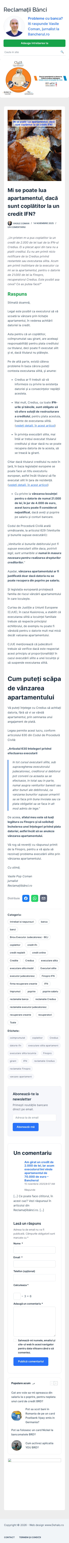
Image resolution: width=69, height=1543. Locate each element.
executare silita (49, 960)
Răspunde (29, 1189)
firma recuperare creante (23, 983)
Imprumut (15, 991)
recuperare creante (20, 1014)
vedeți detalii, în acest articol (35, 425)
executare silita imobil (21, 968)
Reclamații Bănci (25, 9)
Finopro (47, 1053)
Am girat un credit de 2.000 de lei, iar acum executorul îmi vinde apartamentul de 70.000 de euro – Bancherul (39, 1171)
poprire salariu (50, 991)
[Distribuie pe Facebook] (25, 898)
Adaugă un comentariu (28, 1303)
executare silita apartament (43, 1045)
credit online (39, 952)
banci (13, 929)
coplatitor (15, 944)
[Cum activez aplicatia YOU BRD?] (16, 1445)
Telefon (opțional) (24, 1271)
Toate (13, 1022)
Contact (9, 1537)
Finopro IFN (48, 976)
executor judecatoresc (22, 976)
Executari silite (48, 968)
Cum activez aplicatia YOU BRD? (39, 1445)
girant (13, 1061)
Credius (29, 960)
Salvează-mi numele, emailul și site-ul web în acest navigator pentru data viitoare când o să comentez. (36, 1346)
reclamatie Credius (45, 999)
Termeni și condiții (30, 1537)
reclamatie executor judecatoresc (28, 1007)
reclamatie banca (19, 999)
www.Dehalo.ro (54, 1525)
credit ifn (32, 944)
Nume (18, 1243)
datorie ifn (15, 1045)
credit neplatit (17, 952)
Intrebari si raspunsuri (22, 921)
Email (18, 1257)
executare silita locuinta (23, 1053)
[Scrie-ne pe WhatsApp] (34, 898)
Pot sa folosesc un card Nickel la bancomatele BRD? (32, 1432)
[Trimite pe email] (43, 898)
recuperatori (45, 1014)
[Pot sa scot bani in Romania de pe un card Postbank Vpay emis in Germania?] (16, 1415)
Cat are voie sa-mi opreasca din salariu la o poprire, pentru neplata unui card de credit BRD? (33, 1397)
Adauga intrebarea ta (34, 43)
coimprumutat (17, 1037)
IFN (46, 983)
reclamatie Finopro (20, 1068)
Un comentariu (17, 227)
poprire (32, 991)
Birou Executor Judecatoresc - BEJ (29, 937)
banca (44, 921)
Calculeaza (21, 1285)
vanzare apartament (21, 1076)
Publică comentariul (31, 1361)
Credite (14, 960)
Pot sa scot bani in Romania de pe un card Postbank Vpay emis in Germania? (40, 1415)
